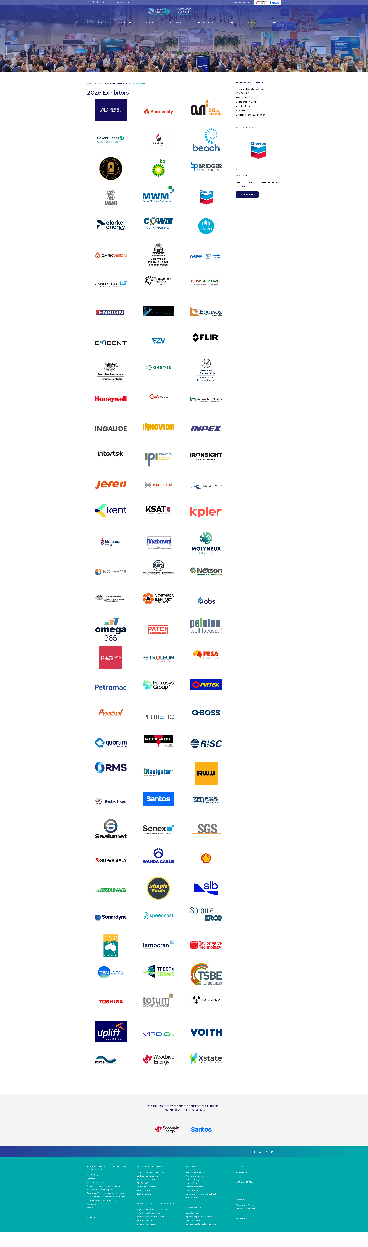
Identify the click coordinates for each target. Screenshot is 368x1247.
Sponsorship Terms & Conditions (201, 1224)
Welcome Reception (195, 1172)
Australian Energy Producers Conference (107, 1168)
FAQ (231, 22)
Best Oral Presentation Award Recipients (106, 1196)
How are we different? (247, 97)
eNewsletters (242, 1172)
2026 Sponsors (193, 1220)
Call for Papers (93, 1175)
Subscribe (247, 194)
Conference (95, 22)
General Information (146, 1224)
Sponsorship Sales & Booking (199, 1216)
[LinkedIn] (98, 2)
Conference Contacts (246, 1205)
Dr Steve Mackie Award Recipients (103, 1200)
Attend (150, 22)
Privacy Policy (245, 1218)
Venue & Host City (145, 1220)
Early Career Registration (148, 1213)
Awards (90, 1207)
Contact (275, 22)
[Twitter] (93, 2)
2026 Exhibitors (244, 110)
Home (90, 83)
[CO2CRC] (258, 150)
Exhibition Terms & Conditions (251, 114)
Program (91, 1178)
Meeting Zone (243, 106)
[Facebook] (88, 2)
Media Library (244, 1182)
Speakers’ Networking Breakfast (201, 1194)
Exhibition (124, 22)
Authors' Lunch (193, 1197)
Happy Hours (192, 1183)
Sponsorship (205, 22)
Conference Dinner (195, 1176)
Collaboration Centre (247, 101)
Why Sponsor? (192, 1213)
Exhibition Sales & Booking (249, 88)
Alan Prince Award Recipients (100, 1189)
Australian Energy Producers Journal (104, 1186)
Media (251, 22)
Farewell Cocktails (194, 1186)
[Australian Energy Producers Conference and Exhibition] (184, 11)
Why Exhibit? (242, 93)
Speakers (91, 1204)
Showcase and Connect (110, 83)
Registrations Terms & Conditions (152, 1209)
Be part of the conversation (156, 1203)
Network (176, 22)
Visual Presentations (96, 1182)
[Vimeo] (103, 2)
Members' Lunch (194, 1190)
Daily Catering (192, 1179)
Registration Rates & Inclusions (151, 1216)
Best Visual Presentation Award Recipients (106, 1193)
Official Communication (247, 1208)
